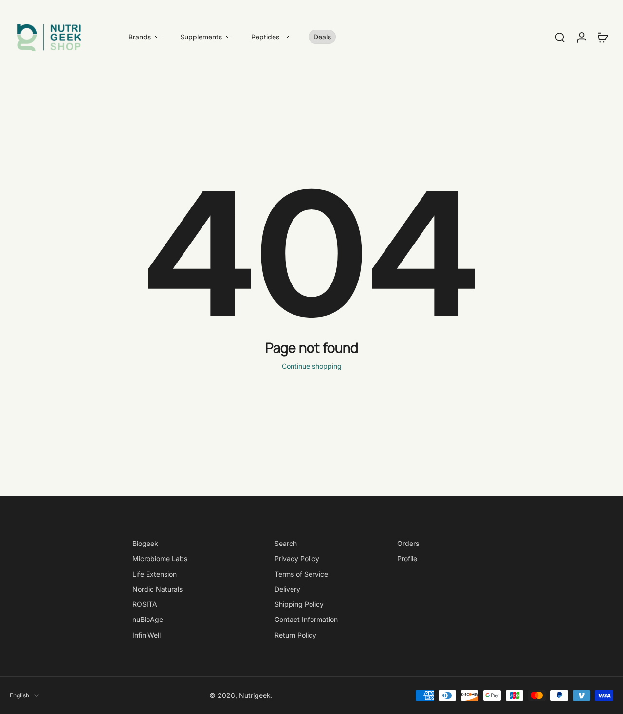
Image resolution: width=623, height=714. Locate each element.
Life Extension (154, 573)
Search (286, 543)
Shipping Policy (299, 604)
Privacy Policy (297, 558)
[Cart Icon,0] (602, 37)
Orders (408, 543)
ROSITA (144, 604)
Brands (139, 37)
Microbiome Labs (159, 558)
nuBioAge (147, 619)
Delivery (287, 589)
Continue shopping (312, 366)
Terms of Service (301, 573)
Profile (407, 558)
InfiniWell (146, 634)
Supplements (201, 37)
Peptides (265, 37)
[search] (559, 37)
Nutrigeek (255, 695)
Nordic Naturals (157, 589)
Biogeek (145, 543)
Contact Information (306, 619)
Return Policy (295, 634)
